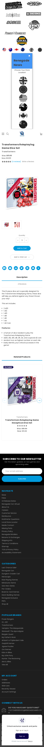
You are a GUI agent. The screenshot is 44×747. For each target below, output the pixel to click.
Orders (4, 679)
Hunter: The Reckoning (11, 658)
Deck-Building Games (10, 595)
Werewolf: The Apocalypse (12, 631)
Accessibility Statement (11, 552)
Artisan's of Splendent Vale (13, 640)
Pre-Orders (6, 589)
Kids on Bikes (7, 652)
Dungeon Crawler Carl (11, 574)
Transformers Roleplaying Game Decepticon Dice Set (22, 421)
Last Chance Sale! (9, 567)
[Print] (16, 268)
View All (5, 664)
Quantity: (22, 235)
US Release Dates (9, 501)
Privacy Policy (7, 531)
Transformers (7, 625)
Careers (5, 510)
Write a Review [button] (28, 161)
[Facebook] (4, 268)
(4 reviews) (16, 161)
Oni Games (6, 649)
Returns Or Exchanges (11, 537)
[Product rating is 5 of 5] (6, 162)
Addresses (6, 683)
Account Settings (9, 692)
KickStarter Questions (10, 519)
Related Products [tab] (22, 357)
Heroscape (6, 577)
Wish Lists (6, 686)
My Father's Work (9, 637)
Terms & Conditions (10, 543)
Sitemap (5, 546)
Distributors (6, 516)
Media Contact (8, 525)
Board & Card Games (10, 592)
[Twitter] (22, 268)
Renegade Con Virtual (11, 504)
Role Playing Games (10, 580)
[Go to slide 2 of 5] (39, 400)
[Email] (10, 268)
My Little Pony (7, 655)
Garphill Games (8, 643)
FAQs (4, 498)
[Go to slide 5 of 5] (4, 400)
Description (22, 277)
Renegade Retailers (9, 534)
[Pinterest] (27, 268)
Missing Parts (7, 528)
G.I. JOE (5, 622)
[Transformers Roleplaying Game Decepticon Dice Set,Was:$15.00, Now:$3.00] (22, 390)
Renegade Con (8, 570)
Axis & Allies (6, 661)
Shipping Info (7, 540)
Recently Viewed (8, 689)
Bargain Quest (7, 634)
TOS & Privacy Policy (10, 549)
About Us (5, 507)
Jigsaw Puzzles (7, 646)
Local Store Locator (9, 522)
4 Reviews (22, 284)
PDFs (4, 601)
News (4, 495)
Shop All (5, 604)
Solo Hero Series (8, 586)
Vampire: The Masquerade (12, 628)
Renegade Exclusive (10, 598)
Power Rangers (8, 619)
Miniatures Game (9, 583)
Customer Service (9, 513)
